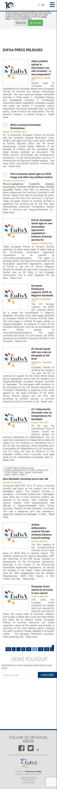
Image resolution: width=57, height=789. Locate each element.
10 (28, 649)
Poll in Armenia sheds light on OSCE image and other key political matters (31, 175)
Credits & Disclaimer (28, 777)
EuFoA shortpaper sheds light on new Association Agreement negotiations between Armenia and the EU (42, 230)
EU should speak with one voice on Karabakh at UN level (41, 353)
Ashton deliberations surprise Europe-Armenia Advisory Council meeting (41, 531)
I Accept (36, 23)
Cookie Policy (28, 782)
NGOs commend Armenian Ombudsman (25, 126)
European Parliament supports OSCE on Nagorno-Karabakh (42, 290)
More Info (21, 23)
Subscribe (47, 675)
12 (40, 649)
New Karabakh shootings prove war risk (25, 479)
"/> (5, 125)
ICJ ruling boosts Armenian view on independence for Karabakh (41, 414)
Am (42, 4)
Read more (14, 166)
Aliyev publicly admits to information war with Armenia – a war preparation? (41, 67)
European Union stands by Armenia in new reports (42, 590)
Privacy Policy (28, 779)
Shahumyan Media (33, 771)
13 (46, 649)
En (39, 4)
